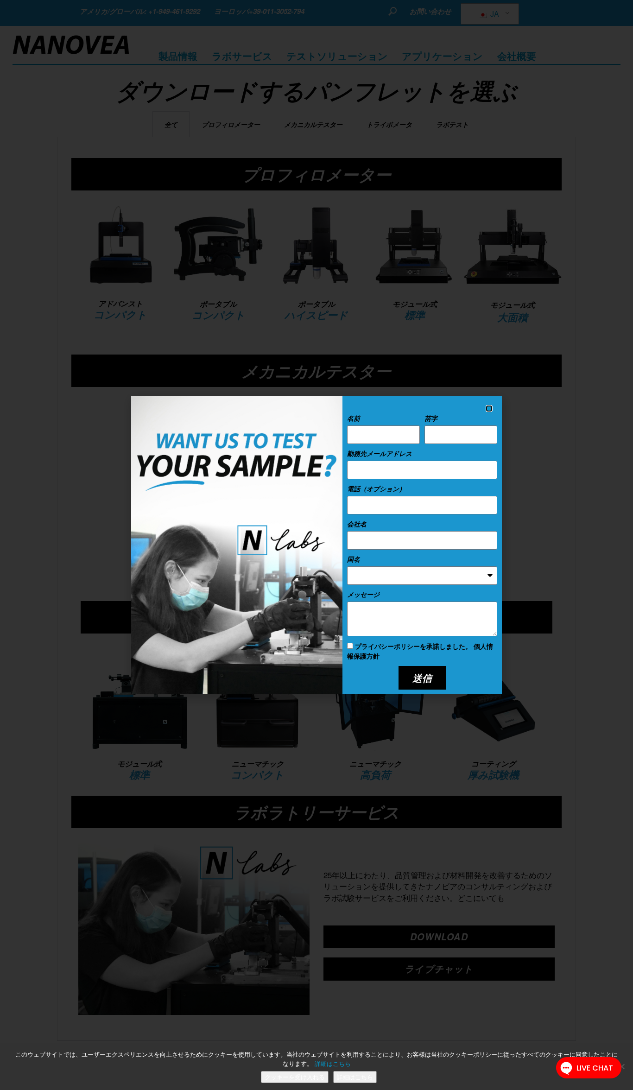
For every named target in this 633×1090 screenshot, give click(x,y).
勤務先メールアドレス (379, 453)
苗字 (430, 418)
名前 (353, 418)
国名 (353, 559)
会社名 (357, 523)
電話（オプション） (376, 488)
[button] (489, 408)
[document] (316, 545)
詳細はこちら (333, 1063)
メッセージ (363, 594)
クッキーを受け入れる (295, 1077)
